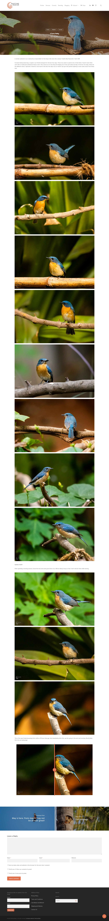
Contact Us (34, 910)
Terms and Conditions (37, 899)
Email (41, 858)
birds (48, 30)
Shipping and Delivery (36, 906)
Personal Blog (37, 918)
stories (60, 30)
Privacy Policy (34, 896)
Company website (30, 918)
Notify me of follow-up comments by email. (20, 869)
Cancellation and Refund (37, 903)
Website (73, 858)
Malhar (54, 30)
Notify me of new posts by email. (17, 873)
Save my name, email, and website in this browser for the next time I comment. (29, 865)
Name (9, 858)
